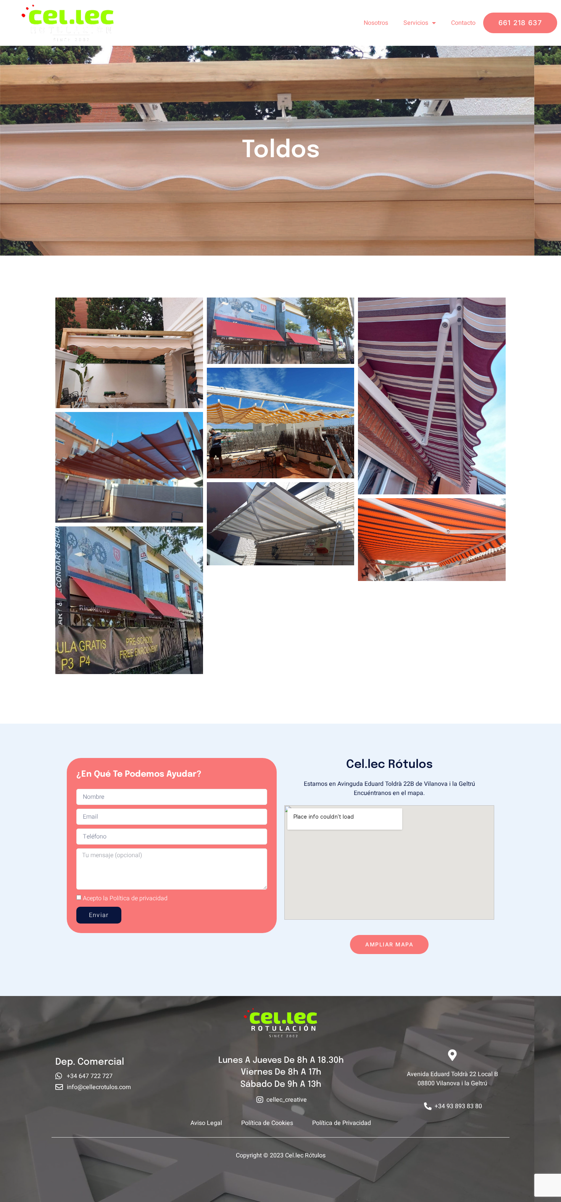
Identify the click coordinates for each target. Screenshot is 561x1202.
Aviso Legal (206, 1123)
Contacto (463, 22)
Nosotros (376, 22)
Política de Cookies (267, 1123)
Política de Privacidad (341, 1123)
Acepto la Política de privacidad (125, 898)
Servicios (415, 22)
